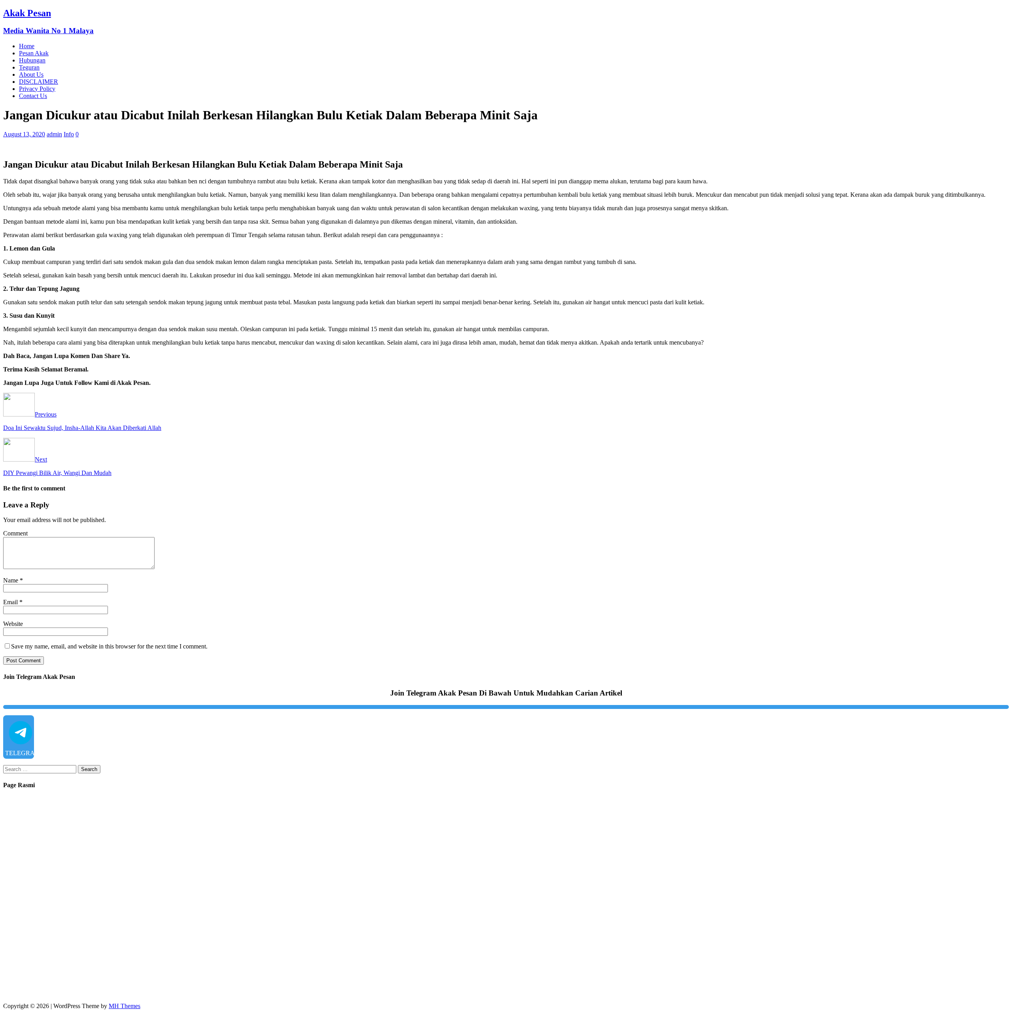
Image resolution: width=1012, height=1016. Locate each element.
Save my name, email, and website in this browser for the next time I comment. (109, 646)
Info (69, 134)
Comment (15, 533)
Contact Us (33, 95)
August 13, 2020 (24, 134)
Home (26, 46)
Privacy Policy (37, 88)
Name (11, 580)
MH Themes (124, 1006)
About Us (31, 74)
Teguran (29, 67)
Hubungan (32, 60)
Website (13, 623)
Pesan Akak (34, 53)
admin (54, 134)
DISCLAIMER (38, 81)
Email (11, 602)
